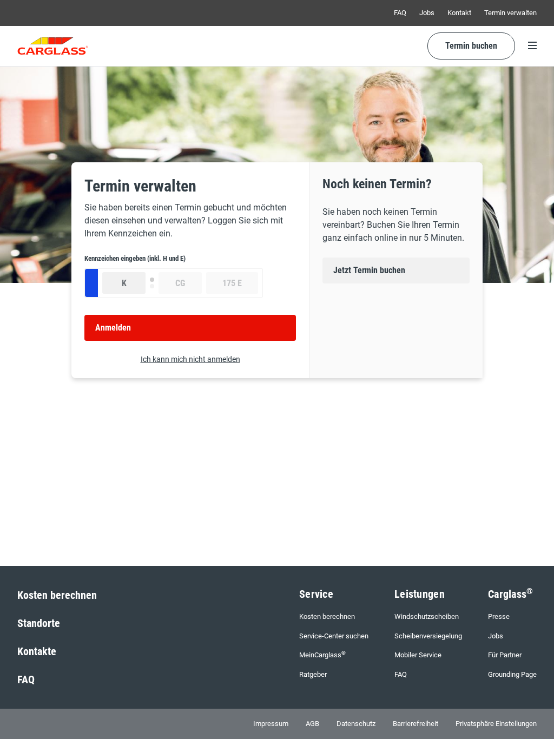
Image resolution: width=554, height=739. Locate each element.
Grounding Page (512, 674)
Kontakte (36, 651)
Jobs (426, 13)
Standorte (38, 623)
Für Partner (505, 655)
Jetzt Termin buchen (369, 270)
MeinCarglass (322, 654)
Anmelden (113, 327)
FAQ (400, 13)
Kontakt (459, 13)
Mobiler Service (417, 655)
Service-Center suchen (333, 636)
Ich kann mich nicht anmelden (190, 359)
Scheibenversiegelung (428, 636)
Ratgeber (313, 674)
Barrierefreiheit (415, 724)
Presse (499, 616)
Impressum (270, 724)
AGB (312, 724)
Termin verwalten (510, 13)
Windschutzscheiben (426, 616)
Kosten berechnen (57, 595)
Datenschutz (356, 724)
